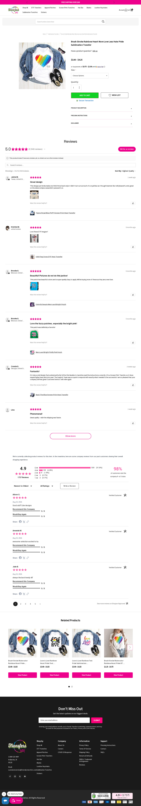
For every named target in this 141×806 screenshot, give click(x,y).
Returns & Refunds (85, 756)
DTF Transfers (42, 749)
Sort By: (118, 171)
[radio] (70, 467)
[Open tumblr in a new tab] (20, 776)
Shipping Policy (84, 752)
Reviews (82, 765)
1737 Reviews (26, 477)
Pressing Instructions (108, 745)
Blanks (39, 763)
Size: (73, 70)
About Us (61, 745)
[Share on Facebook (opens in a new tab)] (20, 522)
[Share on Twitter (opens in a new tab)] (24, 522)
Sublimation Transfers (44, 770)
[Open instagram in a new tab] (15, 776)
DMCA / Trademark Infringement (85, 760)
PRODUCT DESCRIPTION (101, 108)
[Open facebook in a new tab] (10, 776)
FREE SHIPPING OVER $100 (70, 2)
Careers (60, 749)
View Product (22, 675)
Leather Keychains (43, 766)
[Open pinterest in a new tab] (25, 776)
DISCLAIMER (101, 123)
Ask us (95, 51)
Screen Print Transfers (44, 756)
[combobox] (70, 21)
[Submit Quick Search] (103, 21)
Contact (103, 749)
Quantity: (74, 82)
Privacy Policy (84, 745)
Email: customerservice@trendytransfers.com (22, 768)
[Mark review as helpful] (133, 203)
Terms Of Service (85, 749)
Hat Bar (39, 759)
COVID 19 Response (65, 752)
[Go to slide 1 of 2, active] (69, 686)
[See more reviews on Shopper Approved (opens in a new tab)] (27, 522)
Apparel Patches (42, 752)
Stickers (39, 773)
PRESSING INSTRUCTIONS (101, 115)
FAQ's (102, 752)
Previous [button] (27, 2)
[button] (102, 67)
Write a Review (69, 486)
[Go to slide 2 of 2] (72, 686)
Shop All (39, 745)
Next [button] (114, 2)
